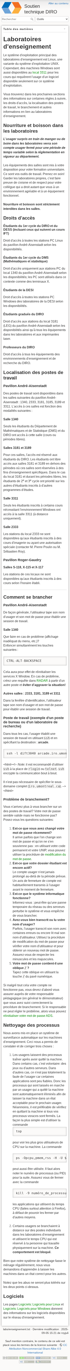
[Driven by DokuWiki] (43, 1361)
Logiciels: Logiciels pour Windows (26, 1308)
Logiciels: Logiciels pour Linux (39, 1304)
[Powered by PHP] (43, 1357)
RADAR (42, 680)
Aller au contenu (58, 3)
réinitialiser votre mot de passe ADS (27, 1015)
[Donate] (27, 1357)
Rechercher (32, 19)
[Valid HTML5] (59, 1357)
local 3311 (39, 72)
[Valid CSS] (27, 1361)
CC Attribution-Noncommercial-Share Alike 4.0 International (38, 1348)
